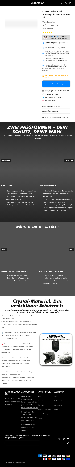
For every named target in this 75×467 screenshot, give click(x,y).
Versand (51, 68)
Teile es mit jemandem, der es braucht (57, 117)
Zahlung (40, 418)
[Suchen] (61, 3)
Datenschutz (58, 401)
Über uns (41, 405)
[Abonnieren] (38, 443)
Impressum (58, 405)
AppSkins (11, 462)
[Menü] (4, 3)
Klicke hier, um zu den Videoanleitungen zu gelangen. (13, 401)
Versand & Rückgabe (44, 409)
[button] (47, 32)
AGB (55, 396)
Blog (39, 396)
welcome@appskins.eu (29, 407)
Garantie (41, 401)
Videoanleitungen (44, 414)
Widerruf (57, 409)
